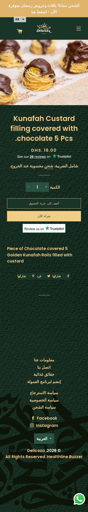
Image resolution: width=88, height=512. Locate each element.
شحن (48, 166)
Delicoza (36, 450)
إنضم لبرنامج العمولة (44, 381)
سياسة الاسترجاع (44, 393)
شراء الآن (44, 216)
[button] (20, 19)
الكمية (55, 187)
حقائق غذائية (44, 374)
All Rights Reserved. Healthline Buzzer (44, 457)
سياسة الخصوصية (44, 400)
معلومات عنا (44, 360)
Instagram (46, 425)
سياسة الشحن (44, 407)
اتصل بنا (44, 367)
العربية (42, 438)
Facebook (46, 418)
